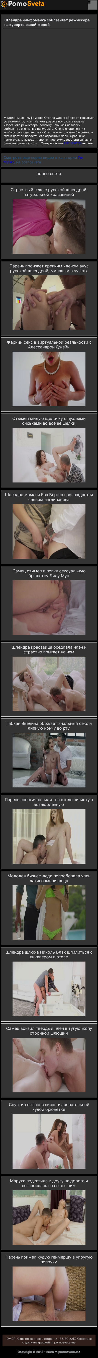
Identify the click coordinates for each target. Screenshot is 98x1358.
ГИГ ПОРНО (72, 143)
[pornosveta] (8, 4)
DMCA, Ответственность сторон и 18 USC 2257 (41, 1338)
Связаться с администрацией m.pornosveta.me (57, 1340)
